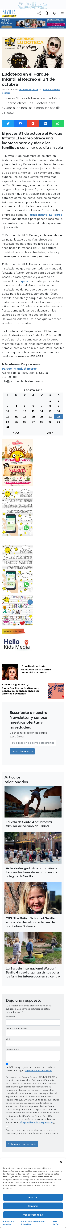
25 (16, 421)
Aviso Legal (55, 1222)
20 (33, 416)
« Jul (16, 432)
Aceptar (33, 1197)
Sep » (50, 432)
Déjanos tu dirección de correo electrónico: (28, 734)
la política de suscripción (38, 1070)
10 (7, 411)
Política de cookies (8, 1222)
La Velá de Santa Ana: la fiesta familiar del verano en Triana (29, 824)
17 (7, 416)
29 (50, 421)
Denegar (33, 1206)
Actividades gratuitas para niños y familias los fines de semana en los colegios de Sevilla (31, 872)
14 (41, 411)
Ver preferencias (33, 1214)
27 (33, 421)
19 (24, 416)
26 (24, 421)
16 (58, 411)
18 (16, 416)
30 (58, 421)
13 (33, 411)
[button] (61, 1162)
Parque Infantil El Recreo (45, 214)
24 (7, 421)
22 (50, 416)
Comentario (12, 1049)
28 (41, 421)
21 (41, 416)
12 (24, 411)
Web (8, 1039)
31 (7, 427)
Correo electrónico (16, 1028)
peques (23, 281)
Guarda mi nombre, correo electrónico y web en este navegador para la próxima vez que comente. (32, 1132)
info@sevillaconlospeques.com (36, 1122)
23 (58, 416)
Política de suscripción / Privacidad (33, 1222)
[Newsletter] (54, 13)
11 (16, 411)
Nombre (10, 1016)
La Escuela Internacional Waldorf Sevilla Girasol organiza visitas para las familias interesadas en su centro (33, 972)
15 (50, 411)
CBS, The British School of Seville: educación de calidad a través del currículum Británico (30, 922)
